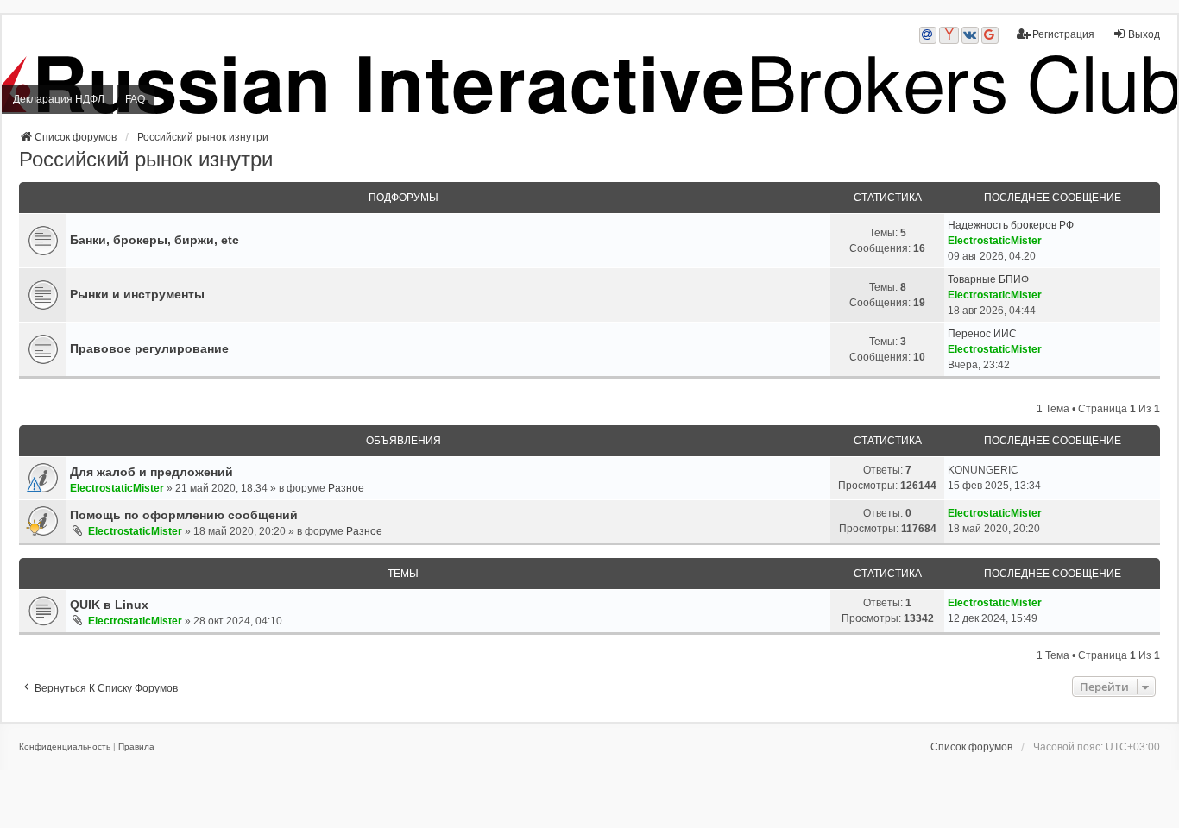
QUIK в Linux (109, 605)
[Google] (990, 35)
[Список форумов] (589, 85)
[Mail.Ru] (927, 35)
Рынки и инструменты (137, 294)
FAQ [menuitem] (135, 99)
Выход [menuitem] (1144, 34)
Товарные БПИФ (988, 279)
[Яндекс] (949, 35)
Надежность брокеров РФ (1011, 225)
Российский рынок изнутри (146, 159)
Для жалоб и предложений (151, 472)
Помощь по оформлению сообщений (184, 515)
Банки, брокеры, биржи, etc (154, 240)
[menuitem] (64, 747)
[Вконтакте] (970, 35)
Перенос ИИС (982, 334)
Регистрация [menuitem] (1063, 34)
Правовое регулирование (149, 348)
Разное (346, 488)
